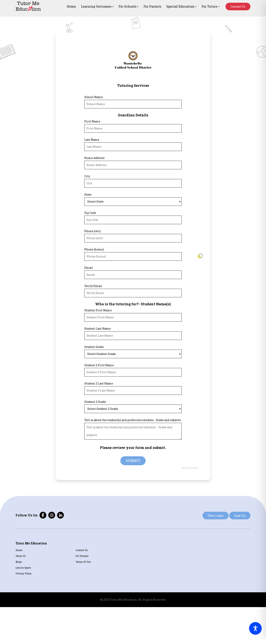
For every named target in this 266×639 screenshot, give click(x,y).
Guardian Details (133, 115)
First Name (92, 121)
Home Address (94, 158)
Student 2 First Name (99, 365)
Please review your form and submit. (133, 447)
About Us (21, 555)
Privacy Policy (24, 573)
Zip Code (90, 213)
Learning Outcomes (96, 6)
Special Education (180, 6)
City (87, 176)
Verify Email (93, 286)
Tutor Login (216, 515)
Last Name (91, 139)
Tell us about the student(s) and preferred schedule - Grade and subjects (132, 420)
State (88, 194)
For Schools (127, 6)
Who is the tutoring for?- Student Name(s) (133, 304)
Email (88, 267)
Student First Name (98, 310)
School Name (93, 97)
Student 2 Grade (95, 402)
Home (71, 6)
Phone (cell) (92, 231)
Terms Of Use (83, 561)
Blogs (19, 561)
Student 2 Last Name (98, 383)
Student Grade (94, 347)
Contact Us (238, 6)
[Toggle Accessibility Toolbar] (255, 628)
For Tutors (209, 6)
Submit (133, 460)
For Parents (152, 6)
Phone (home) (94, 249)
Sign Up (239, 515)
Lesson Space (23, 567)
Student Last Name (97, 328)
